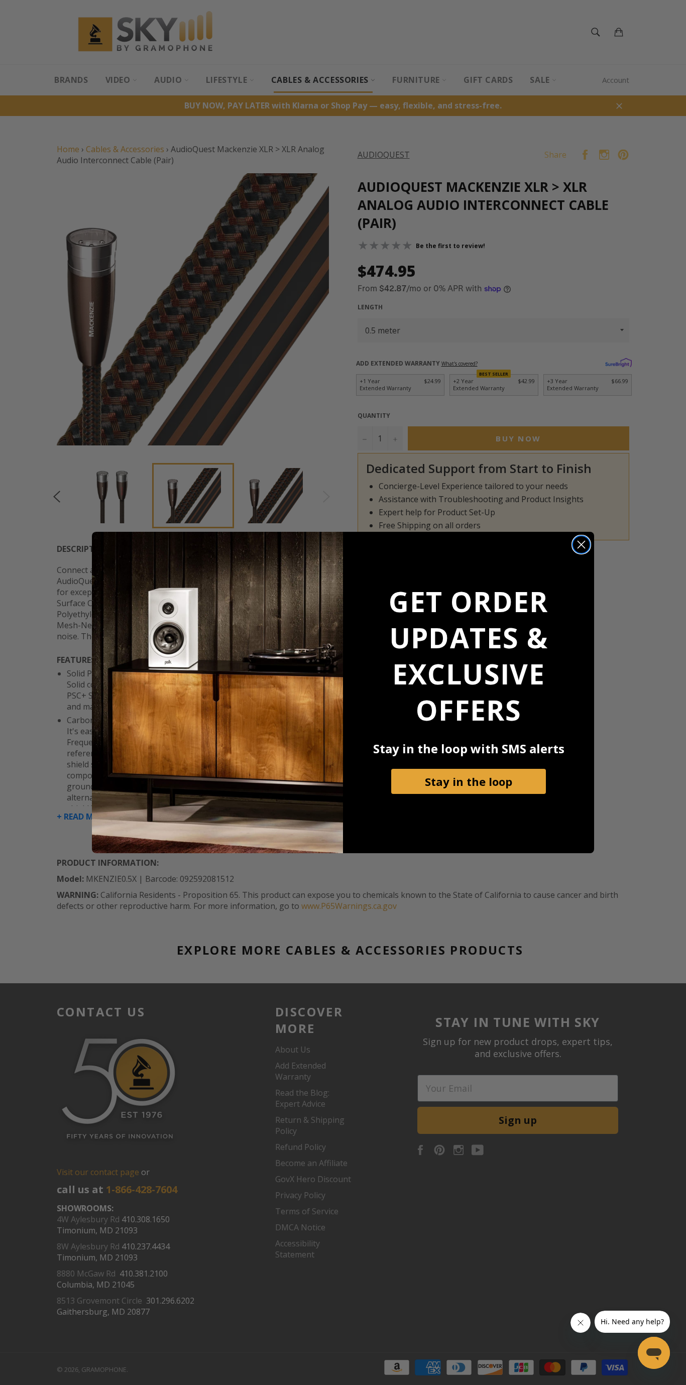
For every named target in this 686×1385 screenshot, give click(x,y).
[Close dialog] (581, 544)
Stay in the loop (468, 781)
